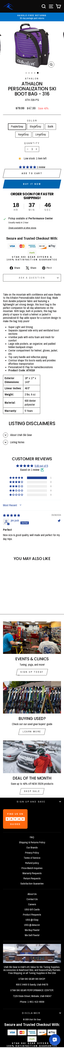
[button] (28, 167)
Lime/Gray (40, 134)
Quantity (32, 143)
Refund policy (32, 863)
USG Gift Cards (32, 909)
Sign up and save (31, 801)
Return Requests (32, 878)
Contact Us (32, 899)
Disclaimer (31, 1013)
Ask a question (32, 277)
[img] (11, 515)
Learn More (32, 731)
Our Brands (32, 847)
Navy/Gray (23, 134)
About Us (32, 894)
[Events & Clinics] (32, 637)
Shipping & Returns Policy (32, 842)
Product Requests (32, 914)
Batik (50, 126)
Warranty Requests (32, 873)
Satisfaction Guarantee (32, 883)
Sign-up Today (32, 672)
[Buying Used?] (32, 697)
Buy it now (32, 184)
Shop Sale (32, 791)
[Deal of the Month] (32, 757)
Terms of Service (32, 858)
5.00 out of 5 (41, 466)
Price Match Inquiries (32, 868)
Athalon (32, 78)
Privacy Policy (32, 852)
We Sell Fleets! (32, 935)
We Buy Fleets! (32, 930)
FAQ (32, 837)
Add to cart (32, 173)
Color (32, 120)
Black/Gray (35, 126)
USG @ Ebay (32, 920)
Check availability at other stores (22, 227)
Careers (32, 904)
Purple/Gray (17, 126)
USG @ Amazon (32, 925)
